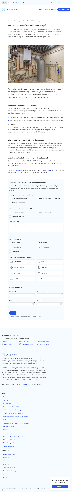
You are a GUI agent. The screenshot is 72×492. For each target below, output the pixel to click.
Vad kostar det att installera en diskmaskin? (16, 416)
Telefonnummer (13, 301)
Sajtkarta (28, 488)
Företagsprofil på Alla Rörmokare (42, 488)
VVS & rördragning (8, 446)
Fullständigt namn (14, 292)
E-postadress (41, 301)
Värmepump (6, 461)
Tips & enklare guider (9, 467)
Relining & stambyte (9, 454)
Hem (4, 397)
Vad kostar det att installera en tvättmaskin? (16, 423)
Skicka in (13, 313)
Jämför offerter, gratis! (43, 344)
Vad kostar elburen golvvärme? (12, 420)
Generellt (6, 457)
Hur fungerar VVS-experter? (11, 406)
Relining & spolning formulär (11, 429)
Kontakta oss (52, 2)
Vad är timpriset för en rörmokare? (13, 413)
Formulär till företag (9, 439)
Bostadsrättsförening (9, 471)
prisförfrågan (64, 9)
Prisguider (6, 464)
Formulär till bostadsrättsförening (13, 436)
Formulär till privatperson (10, 443)
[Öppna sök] (68, 2)
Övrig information (14, 221)
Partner (5, 477)
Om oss (46, 2)
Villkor (21, 488)
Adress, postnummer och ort (45, 292)
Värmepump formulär (9, 433)
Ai (3, 474)
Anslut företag (62, 2)
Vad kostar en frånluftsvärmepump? (13, 410)
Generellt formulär (8, 426)
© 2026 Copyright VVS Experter (9, 488)
